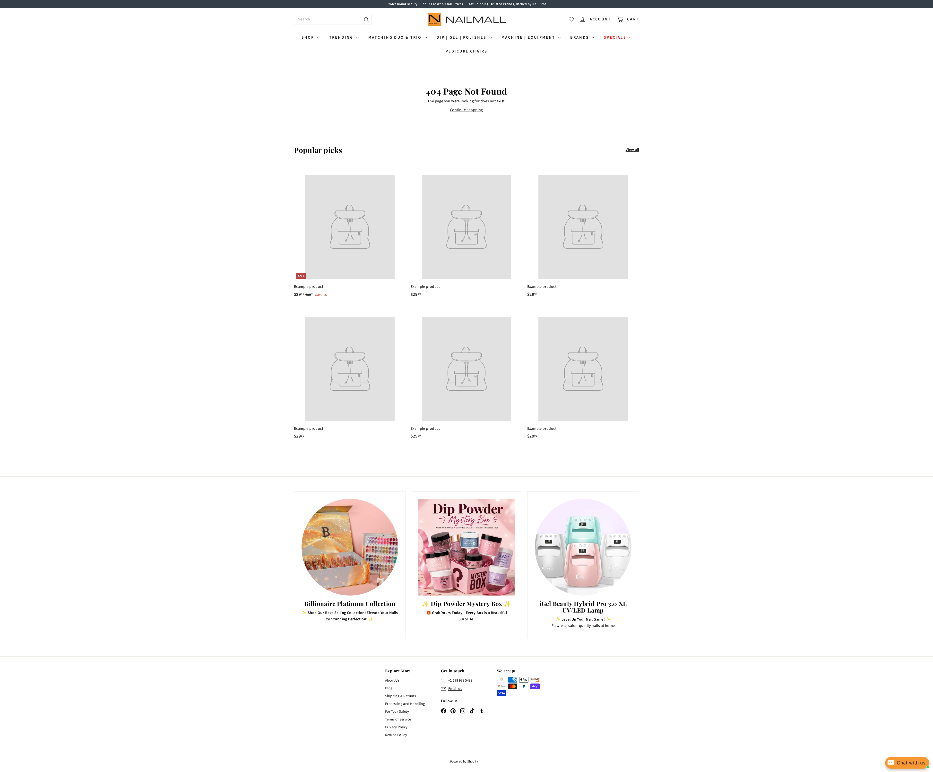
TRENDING (342, 37)
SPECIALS (616, 37)
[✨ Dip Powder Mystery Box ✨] (466, 547)
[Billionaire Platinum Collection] (350, 547)
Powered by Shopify (464, 761)
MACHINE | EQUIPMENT (529, 37)
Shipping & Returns (400, 696)
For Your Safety (397, 711)
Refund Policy (396, 734)
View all (632, 149)
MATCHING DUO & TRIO (395, 37)
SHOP (309, 37)
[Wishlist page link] (571, 19)
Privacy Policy (396, 727)
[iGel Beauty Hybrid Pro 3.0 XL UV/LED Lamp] (583, 547)
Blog (389, 688)
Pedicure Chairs (467, 51)
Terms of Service (398, 719)
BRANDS (580, 37)
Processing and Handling (405, 703)
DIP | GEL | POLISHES (462, 37)
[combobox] (333, 19)
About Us (392, 680)
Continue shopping (466, 110)
